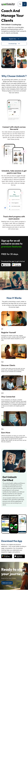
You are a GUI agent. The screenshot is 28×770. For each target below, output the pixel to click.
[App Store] (6, 264)
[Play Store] (16, 264)
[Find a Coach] (20, 4)
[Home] (8, 4)
